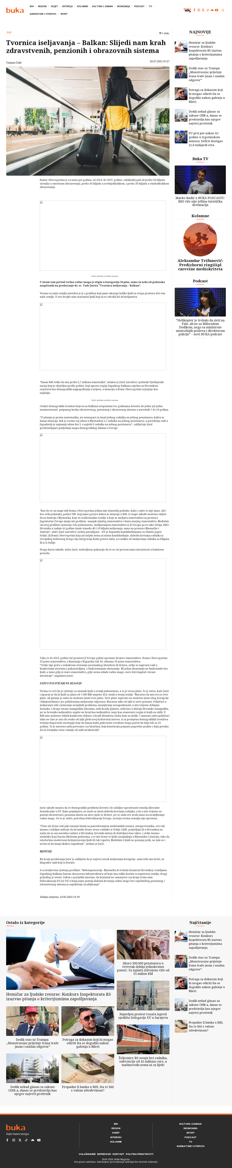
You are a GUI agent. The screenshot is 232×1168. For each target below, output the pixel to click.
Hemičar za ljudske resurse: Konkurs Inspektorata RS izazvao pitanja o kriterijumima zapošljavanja (205, 50)
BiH (9, 32)
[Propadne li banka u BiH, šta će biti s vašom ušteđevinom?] (87, 1068)
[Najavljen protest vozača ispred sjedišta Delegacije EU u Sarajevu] (143, 995)
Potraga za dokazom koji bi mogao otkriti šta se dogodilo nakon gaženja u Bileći (207, 96)
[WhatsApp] (31, 203)
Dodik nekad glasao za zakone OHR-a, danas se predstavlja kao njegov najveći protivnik (205, 117)
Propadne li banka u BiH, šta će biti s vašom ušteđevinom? (88, 1088)
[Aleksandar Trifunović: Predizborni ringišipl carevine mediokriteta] (200, 239)
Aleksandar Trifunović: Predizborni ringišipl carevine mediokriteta (200, 264)
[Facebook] (194, 10)
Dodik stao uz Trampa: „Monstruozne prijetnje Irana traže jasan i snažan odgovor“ (207, 74)
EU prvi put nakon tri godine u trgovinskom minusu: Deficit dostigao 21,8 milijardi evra (206, 139)
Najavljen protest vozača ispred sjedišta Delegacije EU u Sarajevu (143, 1016)
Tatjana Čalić (14, 62)
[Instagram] (198, 10)
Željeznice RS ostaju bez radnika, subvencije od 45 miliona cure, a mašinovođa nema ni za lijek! (143, 1061)
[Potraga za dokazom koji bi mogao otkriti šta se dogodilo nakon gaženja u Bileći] (181, 93)
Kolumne (200, 215)
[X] (31, 189)
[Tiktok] (207, 10)
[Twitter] (203, 10)
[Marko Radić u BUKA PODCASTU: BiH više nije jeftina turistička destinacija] (200, 180)
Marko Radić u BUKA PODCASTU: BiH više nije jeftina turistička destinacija (200, 201)
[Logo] (15, 10)
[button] (223, 10)
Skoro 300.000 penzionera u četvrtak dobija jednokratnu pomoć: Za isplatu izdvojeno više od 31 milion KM (143, 968)
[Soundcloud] (212, 10)
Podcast (200, 280)
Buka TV (200, 158)
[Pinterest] (31, 196)
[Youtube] (216, 10)
